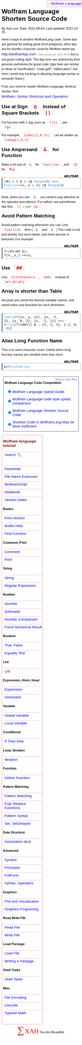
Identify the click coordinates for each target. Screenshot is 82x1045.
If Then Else (14, 741)
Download (12, 469)
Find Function (15, 534)
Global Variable (17, 716)
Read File (12, 927)
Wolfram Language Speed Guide (38, 392)
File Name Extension (21, 477)
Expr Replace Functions (15, 806)
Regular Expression (20, 586)
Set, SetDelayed (17, 824)
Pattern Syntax (16, 816)
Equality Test (15, 653)
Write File (12, 935)
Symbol (11, 860)
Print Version (15, 518)
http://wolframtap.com (19, 54)
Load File (12, 953)
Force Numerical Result (23, 627)
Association (14, 842)
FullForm (12, 875)
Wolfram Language (66, 4)
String (9, 578)
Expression (13, 690)
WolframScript (16, 484)
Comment (12, 552)
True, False (13, 645)
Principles (12, 868)
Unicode (11, 1005)
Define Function (17, 778)
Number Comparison (21, 619)
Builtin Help (14, 526)
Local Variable (16, 723)
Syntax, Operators (19, 883)
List (7, 671)
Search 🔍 (13, 455)
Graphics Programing (21, 909)
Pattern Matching (18, 796)
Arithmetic (12, 612)
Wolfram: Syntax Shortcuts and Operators (35, 97)
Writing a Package (19, 961)
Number (11, 604)
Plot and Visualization (22, 901)
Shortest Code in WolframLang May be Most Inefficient (43, 424)
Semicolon (13, 697)
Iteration (11, 760)
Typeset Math (15, 1013)
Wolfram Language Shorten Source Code (40, 413)
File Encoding (15, 998)
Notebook (12, 492)
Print (8, 560)
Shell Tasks (14, 979)
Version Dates (16, 500)
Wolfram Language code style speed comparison (41, 401)
